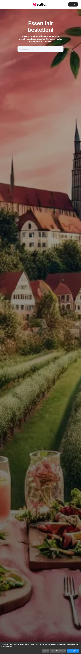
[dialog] (40, 648)
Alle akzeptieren (73, 651)
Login (73, 4)
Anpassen (45, 651)
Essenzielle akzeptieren (58, 651)
